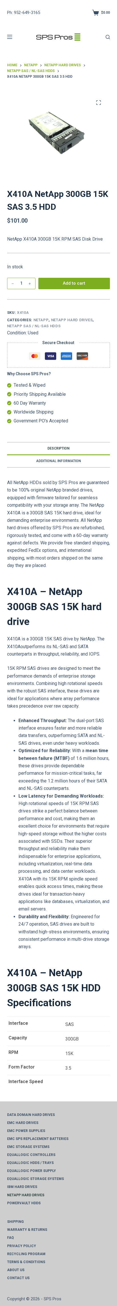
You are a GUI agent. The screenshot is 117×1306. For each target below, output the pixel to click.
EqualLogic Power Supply (31, 1171)
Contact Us (18, 1278)
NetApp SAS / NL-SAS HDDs (34, 326)
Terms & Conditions (26, 1262)
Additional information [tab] (58, 461)
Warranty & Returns (27, 1230)
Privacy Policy (21, 1246)
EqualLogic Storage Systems (35, 1179)
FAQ (10, 1238)
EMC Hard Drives (22, 1123)
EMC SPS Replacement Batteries (37, 1139)
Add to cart (74, 283)
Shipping (15, 1222)
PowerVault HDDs (24, 1203)
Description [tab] (58, 448)
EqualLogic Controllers (31, 1155)
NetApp (41, 320)
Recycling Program (26, 1254)
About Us (15, 1270)
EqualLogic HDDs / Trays (30, 1163)
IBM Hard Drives (22, 1187)
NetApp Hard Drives (72, 320)
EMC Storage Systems (28, 1147)
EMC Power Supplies (26, 1131)
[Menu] (9, 36)
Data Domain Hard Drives (31, 1115)
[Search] (108, 37)
